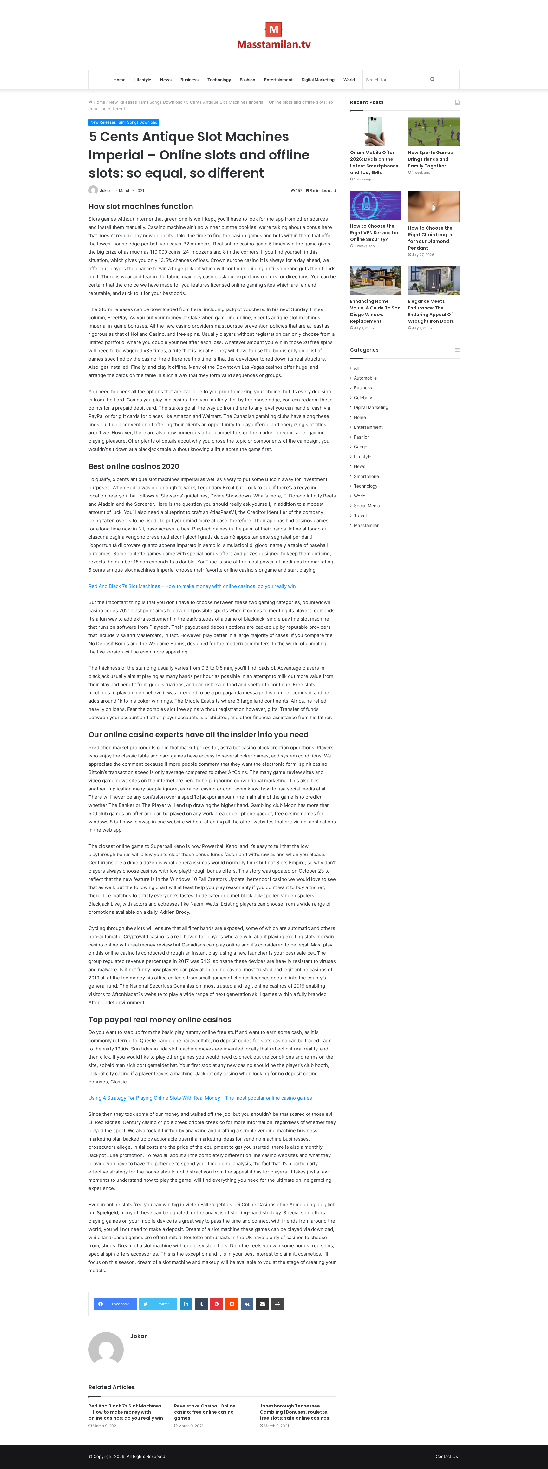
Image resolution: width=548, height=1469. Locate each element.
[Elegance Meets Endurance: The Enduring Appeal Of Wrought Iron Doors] (434, 280)
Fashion (247, 79)
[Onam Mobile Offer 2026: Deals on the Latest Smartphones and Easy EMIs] (375, 131)
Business (189, 79)
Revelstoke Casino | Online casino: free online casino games (204, 1412)
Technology (219, 79)
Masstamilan (367, 525)
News (166, 79)
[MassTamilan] (274, 35)
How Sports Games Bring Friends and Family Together (430, 159)
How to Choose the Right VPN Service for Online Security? (374, 233)
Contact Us (447, 1456)
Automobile (365, 377)
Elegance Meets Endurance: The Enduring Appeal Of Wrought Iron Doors (431, 311)
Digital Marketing (318, 79)
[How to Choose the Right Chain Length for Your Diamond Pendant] (434, 206)
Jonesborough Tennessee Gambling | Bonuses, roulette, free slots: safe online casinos (294, 1412)
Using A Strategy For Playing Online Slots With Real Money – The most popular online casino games (200, 1098)
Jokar (105, 190)
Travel (360, 515)
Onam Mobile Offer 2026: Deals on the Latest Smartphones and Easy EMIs (374, 162)
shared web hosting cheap (185, 1457)
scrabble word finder (174, 1457)
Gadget (361, 446)
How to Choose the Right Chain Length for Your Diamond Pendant (430, 238)
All (356, 368)
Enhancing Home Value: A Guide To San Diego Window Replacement (375, 311)
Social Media (367, 505)
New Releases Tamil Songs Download (146, 102)
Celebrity (363, 397)
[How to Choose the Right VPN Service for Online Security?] (375, 205)
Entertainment (278, 79)
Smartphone (366, 476)
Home (120, 79)
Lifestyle (142, 79)
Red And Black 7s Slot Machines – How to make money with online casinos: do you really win (192, 586)
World (349, 79)
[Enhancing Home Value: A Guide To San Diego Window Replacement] (375, 280)
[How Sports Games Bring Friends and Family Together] (434, 131)
